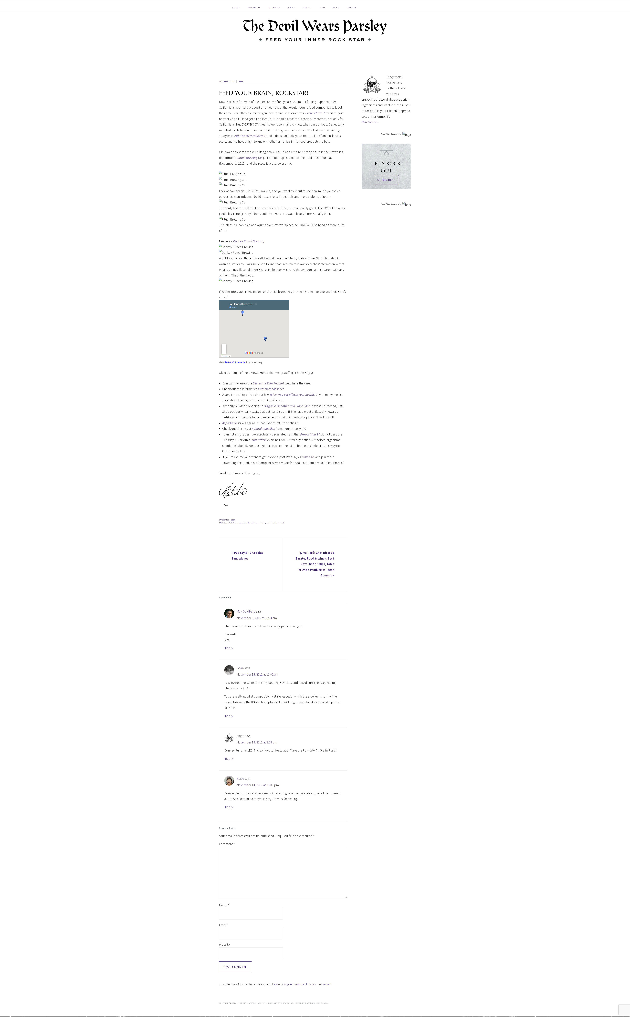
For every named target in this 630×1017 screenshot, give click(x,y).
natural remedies (263, 429)
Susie (240, 779)
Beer (241, 81)
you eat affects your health (292, 395)
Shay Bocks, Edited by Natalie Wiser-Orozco (305, 1003)
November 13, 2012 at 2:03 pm (257, 742)
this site (308, 457)
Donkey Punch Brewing (248, 241)
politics (261, 523)
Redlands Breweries (235, 362)
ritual (282, 523)
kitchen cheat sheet (271, 389)
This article (259, 440)
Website (224, 944)
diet (230, 523)
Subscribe (386, 180)
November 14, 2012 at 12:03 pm (258, 785)
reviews (276, 523)
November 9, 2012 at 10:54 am (257, 618)
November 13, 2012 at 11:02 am (258, 674)
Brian (240, 668)
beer (226, 523)
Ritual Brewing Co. (250, 158)
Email (224, 925)
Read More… (370, 122)
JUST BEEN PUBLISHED (249, 136)
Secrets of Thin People (268, 383)
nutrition (254, 523)
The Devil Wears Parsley (315, 30)
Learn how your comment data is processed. (302, 984)
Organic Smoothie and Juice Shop (287, 406)
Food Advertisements (390, 134)
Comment (227, 844)
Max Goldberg (246, 611)
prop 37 (268, 523)
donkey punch (238, 523)
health (247, 523)
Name (224, 905)
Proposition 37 (315, 113)
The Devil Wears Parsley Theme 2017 (258, 1003)
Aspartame (229, 423)
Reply (229, 648)
